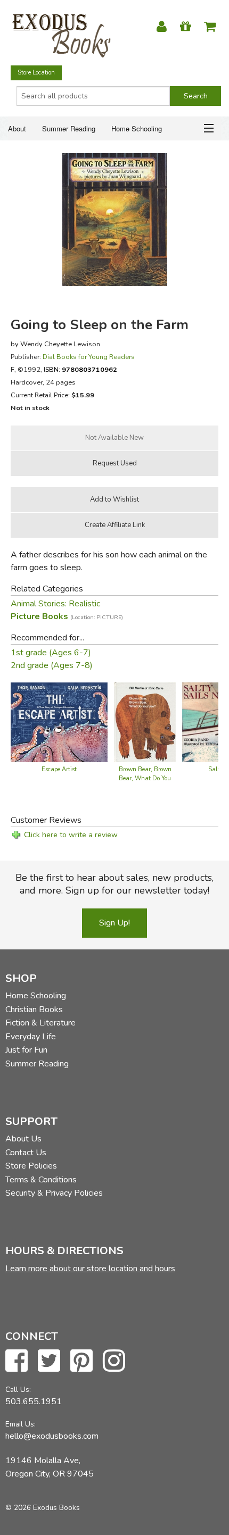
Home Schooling (136, 128)
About (17, 128)
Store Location (36, 73)
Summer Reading (68, 128)
